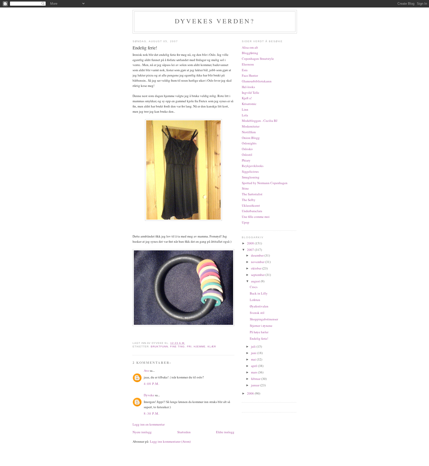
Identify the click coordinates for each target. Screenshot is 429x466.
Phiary (246, 160)
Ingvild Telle (250, 92)
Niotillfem (249, 132)
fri (189, 346)
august (256, 281)
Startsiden (184, 432)
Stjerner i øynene (261, 325)
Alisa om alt (250, 47)
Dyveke (149, 395)
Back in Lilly (259, 293)
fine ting (177, 346)
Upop (245, 222)
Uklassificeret (251, 205)
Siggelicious (250, 171)
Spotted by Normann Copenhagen (264, 183)
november (258, 262)
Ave (146, 370)
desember (257, 255)
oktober (256, 268)
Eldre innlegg (225, 432)
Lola (245, 115)
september (258, 274)
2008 (251, 243)
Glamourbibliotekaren (257, 81)
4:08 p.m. (152, 383)
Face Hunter (250, 75)
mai (254, 359)
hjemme (200, 346)
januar (255, 385)
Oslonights (249, 143)
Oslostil (247, 154)
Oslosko (247, 149)
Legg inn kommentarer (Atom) (170, 441)
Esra (245, 70)
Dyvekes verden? (215, 21)
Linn (245, 109)
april (254, 366)
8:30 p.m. (152, 413)
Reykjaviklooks (252, 166)
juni (254, 353)
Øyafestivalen (259, 306)
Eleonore (248, 64)
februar (256, 378)
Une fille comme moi (256, 216)
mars (254, 372)
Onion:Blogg (251, 137)
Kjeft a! (247, 98)
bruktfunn (159, 346)
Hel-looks (248, 87)
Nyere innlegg (142, 432)
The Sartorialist (252, 194)
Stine (245, 188)
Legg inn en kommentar (149, 424)
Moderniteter (250, 126)
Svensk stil (257, 312)
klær (212, 346)
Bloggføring (250, 53)
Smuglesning (250, 177)
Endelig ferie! (259, 338)
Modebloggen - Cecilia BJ (259, 120)
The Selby (248, 200)
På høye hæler (259, 332)
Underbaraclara (252, 211)
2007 (251, 249)
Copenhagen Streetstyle (258, 58)
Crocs (253, 287)
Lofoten (255, 300)
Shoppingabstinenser (264, 319)
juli (253, 346)
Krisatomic (249, 103)
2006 (251, 393)
